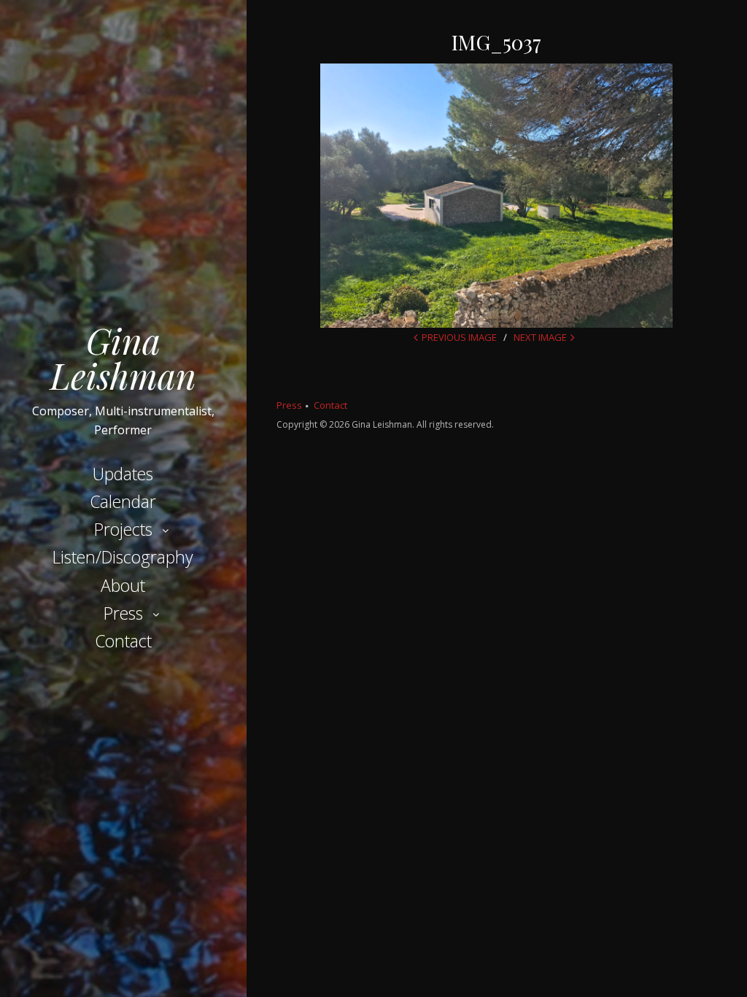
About (123, 585)
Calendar (123, 501)
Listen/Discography (123, 557)
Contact (123, 641)
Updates (123, 473)
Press (123, 613)
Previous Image (459, 337)
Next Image (540, 337)
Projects (123, 529)
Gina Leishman (123, 358)
